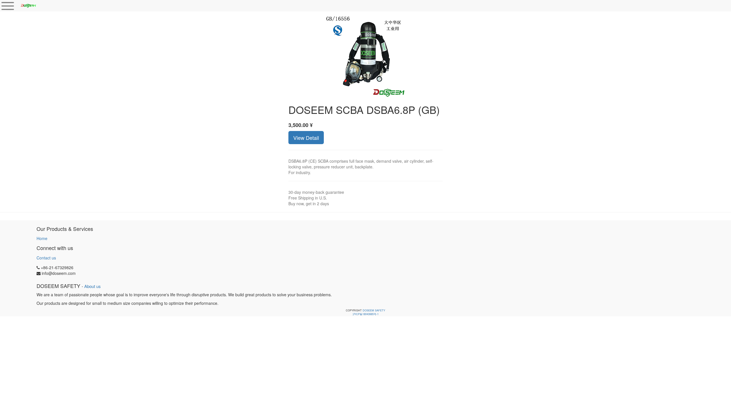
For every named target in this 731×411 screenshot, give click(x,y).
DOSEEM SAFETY (374, 310)
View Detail (306, 137)
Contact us (46, 258)
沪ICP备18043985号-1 (366, 314)
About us (92, 286)
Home (42, 238)
